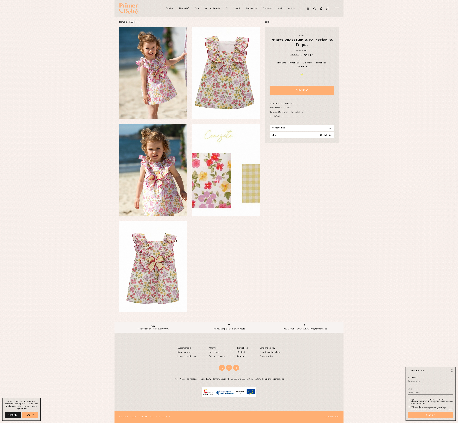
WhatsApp (222, 368)
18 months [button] (321, 63)
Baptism (169, 8)
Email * (410, 389)
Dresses (135, 22)
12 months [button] (307, 63)
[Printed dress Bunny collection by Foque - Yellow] (153, 73)
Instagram (229, 368)
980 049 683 (239, 379)
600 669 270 (255, 379)
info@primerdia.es (276, 379)
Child (237, 8)
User (321, 8)
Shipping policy (184, 352)
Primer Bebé (242, 348)
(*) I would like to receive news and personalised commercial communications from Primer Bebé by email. (432, 408)
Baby (197, 8)
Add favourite (278, 128)
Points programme (217, 356)
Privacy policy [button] (420, 403)
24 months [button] (302, 66)
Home (122, 22)
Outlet (291, 8)
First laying (184, 8)
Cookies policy (266, 356)
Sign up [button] (430, 415)
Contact (241, 352)
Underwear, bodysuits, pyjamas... (79, 101)
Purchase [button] (302, 90)
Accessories (251, 8)
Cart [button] (327, 8)
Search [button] (314, 8)
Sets (69, 74)
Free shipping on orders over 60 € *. (153, 329)
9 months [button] (294, 63)
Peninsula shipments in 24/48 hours (229, 329)
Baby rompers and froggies (77, 66)
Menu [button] (337, 8)
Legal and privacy (267, 348)
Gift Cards (213, 348)
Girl (227, 8)
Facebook (325, 135)
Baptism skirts (72, 71)
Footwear (267, 8)
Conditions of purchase (270, 352)
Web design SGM (331, 417)
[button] (301, 74)
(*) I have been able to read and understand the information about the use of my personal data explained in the (432, 401)
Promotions (214, 352)
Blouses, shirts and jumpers (76, 93)
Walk (280, 8)
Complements (73, 96)
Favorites (241, 356)
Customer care (184, 348)
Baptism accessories (74, 69)
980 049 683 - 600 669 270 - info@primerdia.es (305, 329)
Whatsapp (330, 135)
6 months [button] (281, 63)
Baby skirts (71, 90)
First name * (413, 378)
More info (13, 415)
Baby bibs (71, 85)
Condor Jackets (212, 8)
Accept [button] (30, 415)
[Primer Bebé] (128, 8)
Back (267, 22)
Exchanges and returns (187, 356)
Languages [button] (308, 8)
